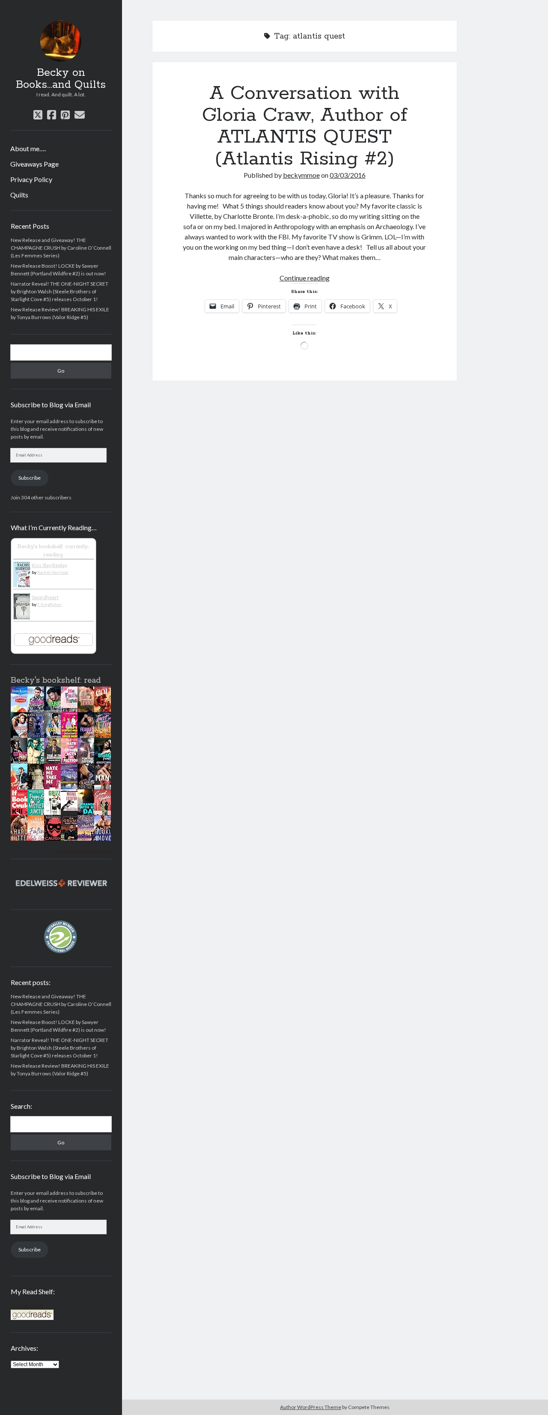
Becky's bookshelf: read (56, 680)
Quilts (19, 195)
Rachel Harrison (52, 572)
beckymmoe (301, 175)
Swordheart (45, 597)
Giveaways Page (34, 164)
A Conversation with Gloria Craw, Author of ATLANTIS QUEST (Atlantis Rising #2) (304, 126)
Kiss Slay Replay (49, 565)
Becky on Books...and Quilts (61, 79)
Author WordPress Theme (310, 1407)
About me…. (28, 148)
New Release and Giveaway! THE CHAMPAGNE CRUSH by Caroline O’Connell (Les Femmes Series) (61, 248)
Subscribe (29, 478)
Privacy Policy (31, 179)
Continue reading (305, 278)
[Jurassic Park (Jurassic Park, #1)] (71, 809)
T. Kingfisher (49, 604)
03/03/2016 (348, 175)
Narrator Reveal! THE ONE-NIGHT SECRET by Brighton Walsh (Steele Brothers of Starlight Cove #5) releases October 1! (59, 291)
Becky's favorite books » (84, 851)
